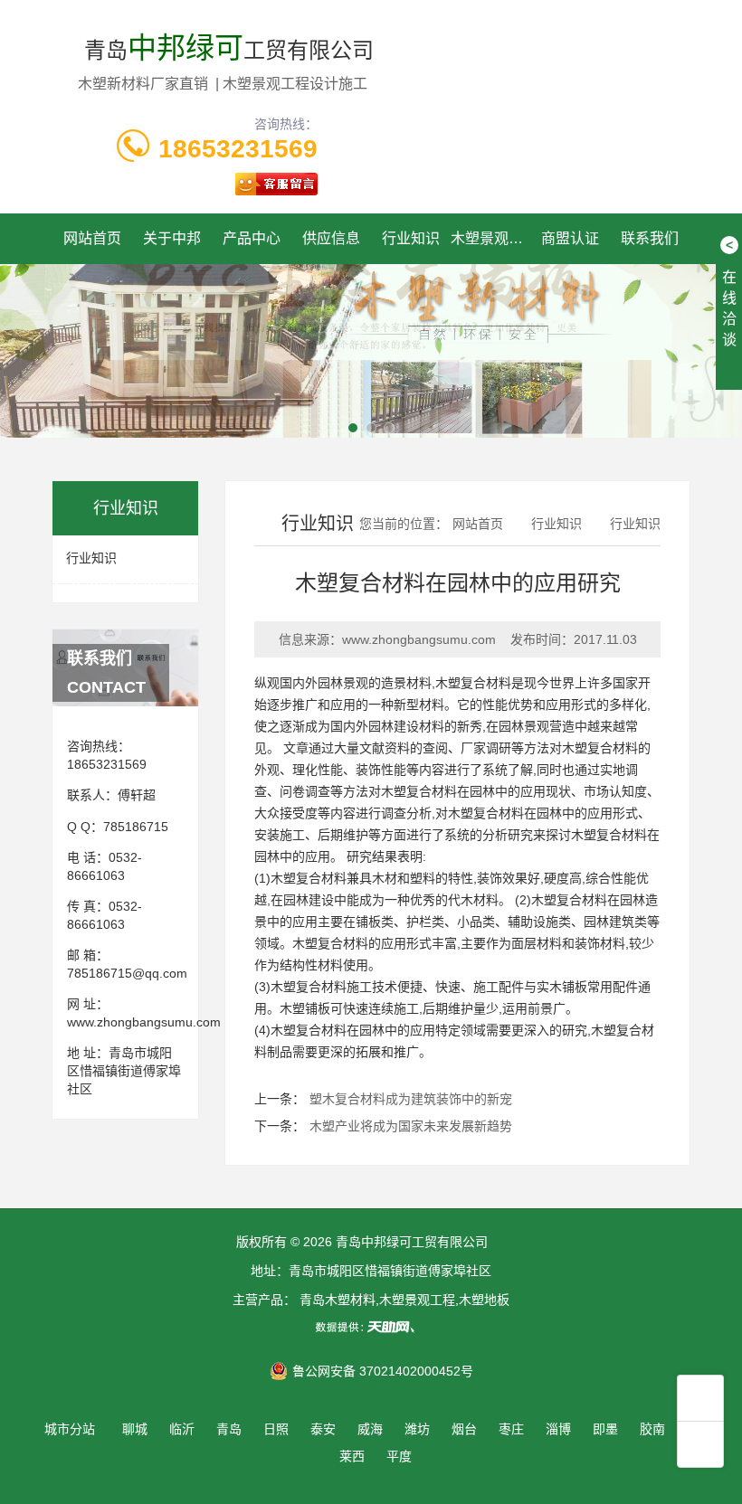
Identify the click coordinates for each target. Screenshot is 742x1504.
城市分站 (69, 1429)
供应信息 (331, 238)
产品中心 (252, 238)
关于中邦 (172, 238)
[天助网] (371, 1327)
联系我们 (650, 238)
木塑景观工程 (490, 238)
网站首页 (92, 238)
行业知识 (411, 238)
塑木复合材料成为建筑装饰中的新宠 (410, 1099)
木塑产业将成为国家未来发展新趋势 (410, 1126)
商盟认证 (570, 238)
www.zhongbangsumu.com (144, 1022)
